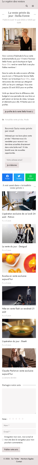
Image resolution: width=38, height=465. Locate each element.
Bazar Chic (6, 64)
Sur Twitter (15, 458)
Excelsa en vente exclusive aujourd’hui (14, 277)
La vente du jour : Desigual (14, 246)
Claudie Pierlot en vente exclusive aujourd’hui (17, 372)
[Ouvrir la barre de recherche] (27, 6)
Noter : (5, 419)
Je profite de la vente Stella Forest (18, 111)
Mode (26, 119)
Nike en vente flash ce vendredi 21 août (18, 310)
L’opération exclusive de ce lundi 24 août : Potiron (18, 215)
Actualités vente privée (14, 119)
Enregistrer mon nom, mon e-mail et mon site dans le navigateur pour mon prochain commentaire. (19, 439)
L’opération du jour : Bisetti (14, 341)
